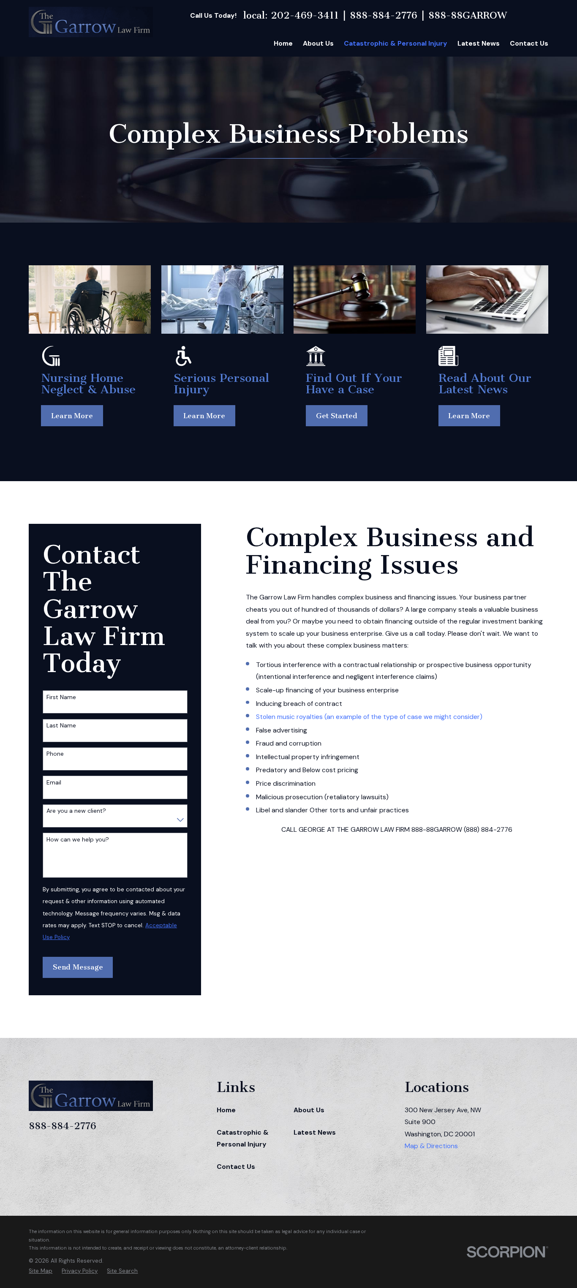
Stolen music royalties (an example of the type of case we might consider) (369, 716)
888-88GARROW (467, 15)
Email (53, 782)
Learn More (72, 415)
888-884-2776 (383, 15)
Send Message (78, 967)
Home (226, 1110)
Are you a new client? (76, 810)
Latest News (315, 1132)
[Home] (91, 22)
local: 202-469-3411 (291, 15)
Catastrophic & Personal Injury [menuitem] (395, 43)
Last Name (61, 725)
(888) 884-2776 (488, 829)
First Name (61, 697)
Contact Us (236, 1166)
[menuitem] (40, 1271)
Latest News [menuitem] (478, 43)
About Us (309, 1110)
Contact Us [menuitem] (529, 43)
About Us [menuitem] (318, 43)
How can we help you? (77, 839)
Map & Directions (431, 1145)
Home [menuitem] (283, 43)
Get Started (336, 415)
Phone (55, 753)
